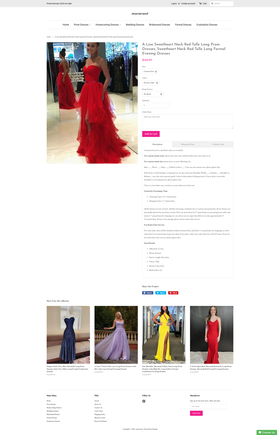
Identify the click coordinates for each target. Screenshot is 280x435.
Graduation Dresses (206, 24)
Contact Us (98, 408)
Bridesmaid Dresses (159, 24)
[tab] (157, 144)
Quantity (145, 100)
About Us (97, 404)
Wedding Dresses (135, 24)
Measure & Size (99, 418)
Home (66, 24)
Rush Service (147, 89)
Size (144, 66)
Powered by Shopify (151, 429)
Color (144, 78)
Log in (174, 3)
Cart (205, 3)
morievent (140, 14)
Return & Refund (100, 421)
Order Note (146, 112)
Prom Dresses (81, 24)
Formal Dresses (183, 24)
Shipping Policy (99, 414)
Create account (188, 3)
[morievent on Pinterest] (143, 402)
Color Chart (98, 411)
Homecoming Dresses (107, 24)
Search (96, 401)
